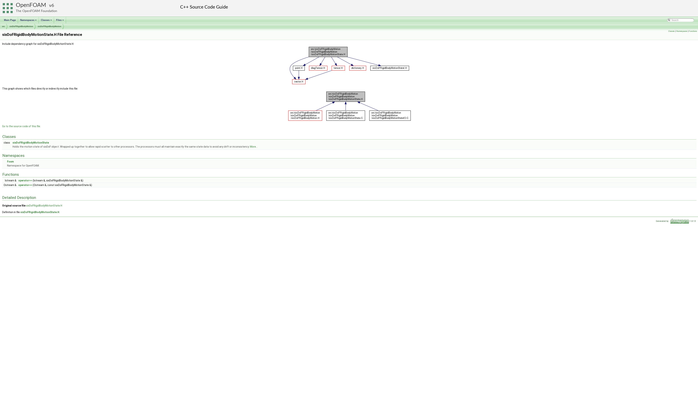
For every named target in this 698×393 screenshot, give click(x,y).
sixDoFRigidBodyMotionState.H (44, 205)
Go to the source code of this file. (21, 126)
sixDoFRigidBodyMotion (21, 26)
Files (60, 21)
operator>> (25, 180)
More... (254, 146)
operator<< (25, 185)
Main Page (10, 20)
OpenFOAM (31, 5)
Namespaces (28, 21)
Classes (46, 21)
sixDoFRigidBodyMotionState (31, 142)
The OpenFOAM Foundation (36, 11)
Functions (693, 31)
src (3, 26)
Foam (10, 161)
